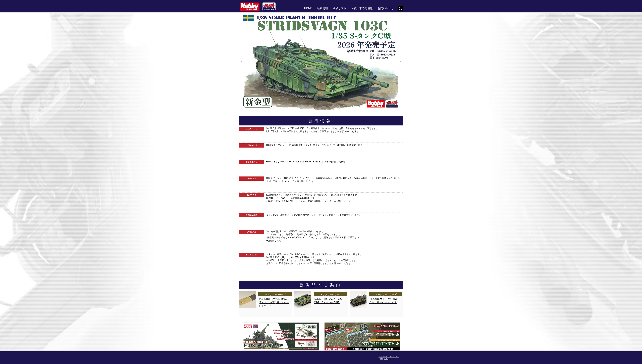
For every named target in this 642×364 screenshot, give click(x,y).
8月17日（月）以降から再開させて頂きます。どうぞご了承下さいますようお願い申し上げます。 (313, 131)
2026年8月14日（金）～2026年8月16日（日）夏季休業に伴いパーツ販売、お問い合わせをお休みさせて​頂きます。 (322, 128)
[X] (400, 8)
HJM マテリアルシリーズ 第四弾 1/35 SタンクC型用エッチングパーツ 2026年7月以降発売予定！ (314, 145)
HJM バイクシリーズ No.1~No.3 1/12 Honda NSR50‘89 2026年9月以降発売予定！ (306, 161)
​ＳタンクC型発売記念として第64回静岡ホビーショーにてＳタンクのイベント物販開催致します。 (313, 215)
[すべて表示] (280, 336)
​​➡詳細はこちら (273, 240)
